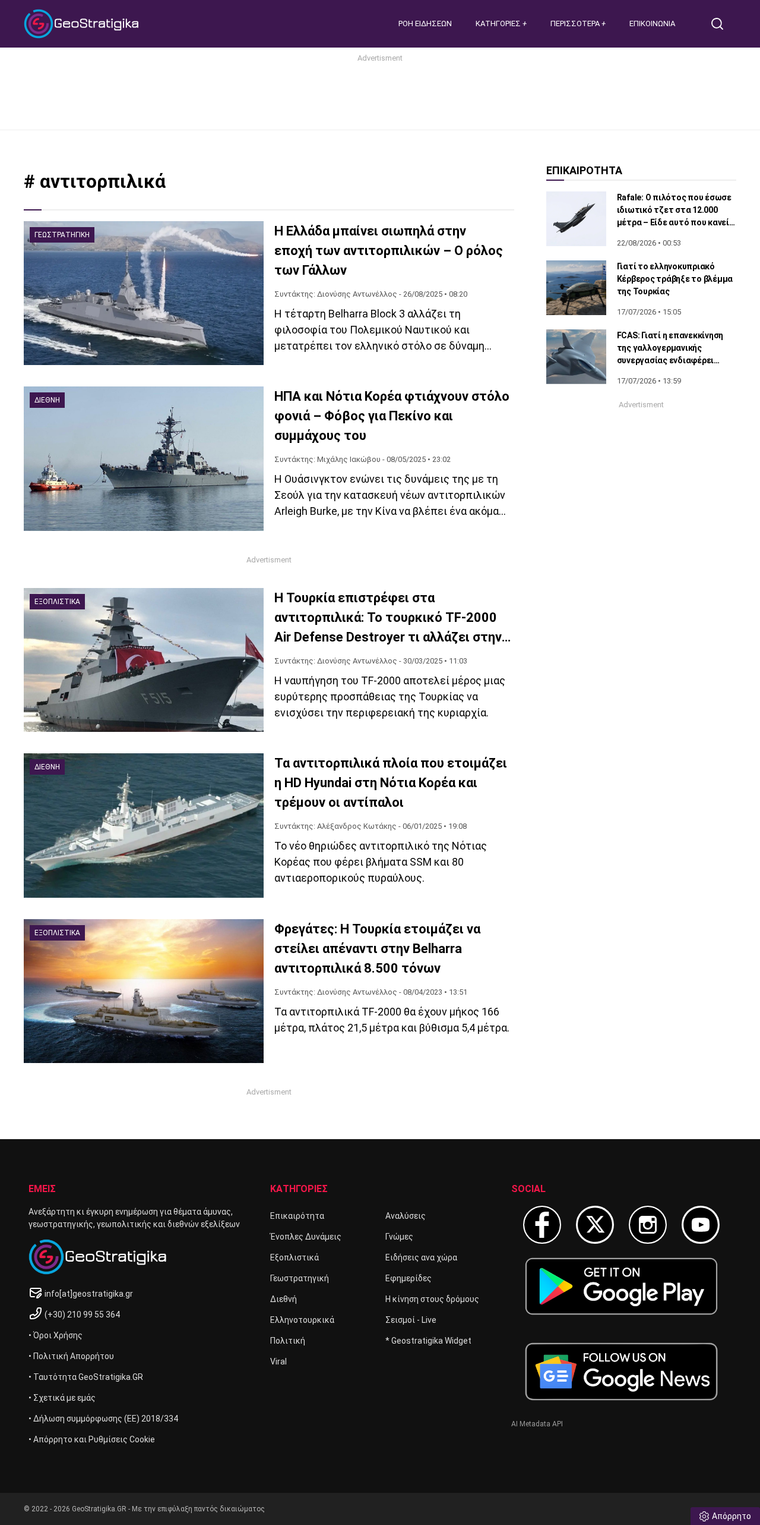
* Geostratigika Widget (428, 1340)
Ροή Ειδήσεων (425, 23)
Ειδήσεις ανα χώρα (421, 1257)
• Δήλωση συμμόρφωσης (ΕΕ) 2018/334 (103, 1418)
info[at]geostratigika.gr (89, 1293)
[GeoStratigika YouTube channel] (701, 1225)
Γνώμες (399, 1236)
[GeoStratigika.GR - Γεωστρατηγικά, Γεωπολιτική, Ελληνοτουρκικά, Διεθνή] (83, 24)
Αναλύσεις (405, 1216)
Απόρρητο (731, 1516)
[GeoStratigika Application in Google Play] (621, 1286)
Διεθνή (283, 1299)
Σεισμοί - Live (410, 1320)
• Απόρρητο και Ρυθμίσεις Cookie (91, 1439)
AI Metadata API (537, 1424)
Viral (278, 1361)
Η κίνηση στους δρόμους (432, 1299)
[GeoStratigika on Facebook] (542, 1225)
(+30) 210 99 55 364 (82, 1314)
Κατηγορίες (499, 23)
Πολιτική (287, 1340)
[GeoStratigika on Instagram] (648, 1225)
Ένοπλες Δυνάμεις (305, 1236)
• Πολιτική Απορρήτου (71, 1356)
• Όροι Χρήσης (55, 1335)
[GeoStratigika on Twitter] (595, 1225)
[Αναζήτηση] (722, 24)
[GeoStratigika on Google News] (621, 1371)
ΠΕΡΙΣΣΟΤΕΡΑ (575, 23)
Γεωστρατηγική (299, 1278)
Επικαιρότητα (297, 1216)
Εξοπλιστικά (294, 1257)
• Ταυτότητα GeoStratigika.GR (85, 1377)
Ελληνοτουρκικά (302, 1320)
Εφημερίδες (408, 1278)
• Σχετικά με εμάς (62, 1398)
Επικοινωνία (652, 23)
